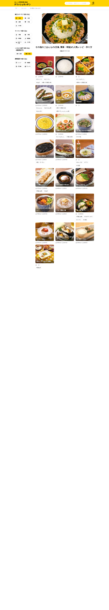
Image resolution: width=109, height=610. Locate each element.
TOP (16, 8)
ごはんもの (23, 8)
